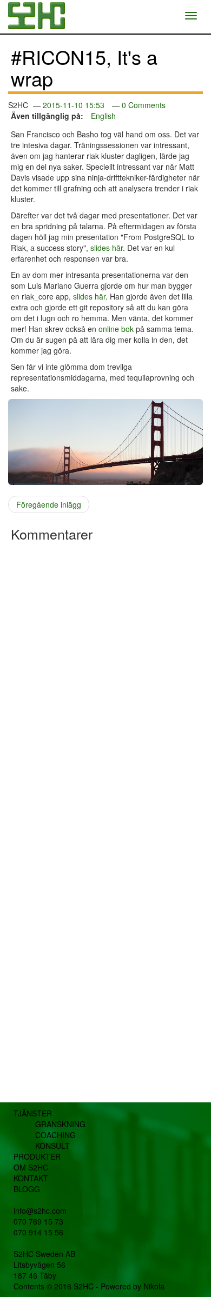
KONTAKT (31, 1178)
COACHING (55, 1134)
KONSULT (52, 1145)
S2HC (84, 1286)
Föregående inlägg (48, 504)
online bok (116, 328)
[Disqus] (105, 684)
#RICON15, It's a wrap (84, 67)
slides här (106, 247)
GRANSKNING (60, 1124)
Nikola (153, 1286)
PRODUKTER (37, 1156)
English (103, 115)
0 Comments (144, 104)
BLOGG (27, 1188)
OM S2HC (31, 1167)
